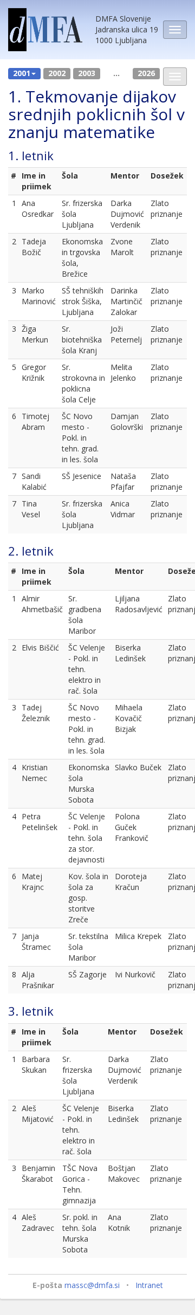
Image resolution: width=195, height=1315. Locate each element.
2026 (146, 73)
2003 (86, 73)
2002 (57, 73)
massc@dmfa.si (92, 1285)
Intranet (149, 1285)
